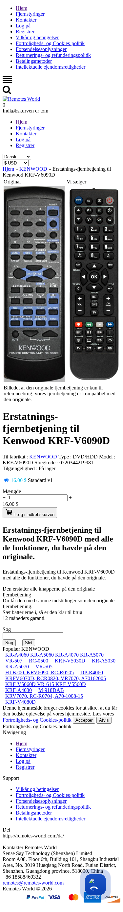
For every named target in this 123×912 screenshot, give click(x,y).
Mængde (12, 491)
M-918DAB (51, 690)
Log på (23, 25)
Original (12, 181)
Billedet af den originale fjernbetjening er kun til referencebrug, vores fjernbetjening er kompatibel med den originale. (59, 393)
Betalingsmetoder (34, 61)
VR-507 (13, 660)
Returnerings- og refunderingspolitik (53, 55)
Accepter (83, 720)
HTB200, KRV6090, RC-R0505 (39, 672)
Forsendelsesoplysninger (41, 49)
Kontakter (26, 20)
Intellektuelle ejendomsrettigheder (50, 67)
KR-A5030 (103, 660)
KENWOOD (43, 456)
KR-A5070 (17, 666)
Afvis (104, 720)
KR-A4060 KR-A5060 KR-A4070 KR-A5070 (54, 655)
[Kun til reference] (34, 380)
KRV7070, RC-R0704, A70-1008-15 (44, 696)
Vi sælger (76, 181)
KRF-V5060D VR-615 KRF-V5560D (45, 684)
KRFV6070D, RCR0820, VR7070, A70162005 (55, 678)
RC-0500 (38, 660)
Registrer (25, 31)
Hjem (21, 8)
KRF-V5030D (70, 660)
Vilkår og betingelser (37, 37)
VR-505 (43, 666)
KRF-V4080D (20, 702)
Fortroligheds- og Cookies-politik (50, 43)
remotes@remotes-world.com (33, 883)
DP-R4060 (91, 672)
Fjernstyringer (30, 14)
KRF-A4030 (18, 690)
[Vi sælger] (94, 380)
